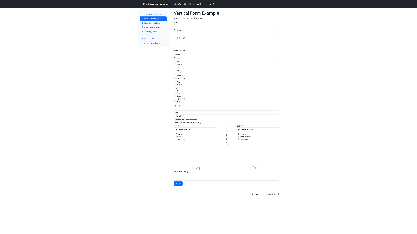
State (176, 101)
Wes (178, 61)
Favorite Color (180, 50)
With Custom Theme (152, 38)
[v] (193, 168)
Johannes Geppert (271, 194)
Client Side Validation (152, 23)
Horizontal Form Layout (153, 14)
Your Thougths (180, 172)
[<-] (226, 127)
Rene (179, 75)
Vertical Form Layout (152, 18)
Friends (177, 58)
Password (178, 30)
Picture (177, 116)
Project (211, 4)
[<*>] (226, 143)
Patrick (179, 64)
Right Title (241, 126)
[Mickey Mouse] (258, 136)
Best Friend (179, 78)
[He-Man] (195, 136)
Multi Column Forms (152, 43)
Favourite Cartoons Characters (187, 122)
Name (176, 22)
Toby (178, 73)
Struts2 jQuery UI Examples (150, 32)
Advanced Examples (151, 27)
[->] (226, 131)
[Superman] (258, 134)
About (201, 4)
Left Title (177, 126)
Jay (178, 70)
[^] (197, 168)
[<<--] (226, 135)
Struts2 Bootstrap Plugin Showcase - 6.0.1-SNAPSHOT (165, 4)
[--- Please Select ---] (195, 129)
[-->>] (226, 139)
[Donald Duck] (258, 139)
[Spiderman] (195, 139)
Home (192, 4)
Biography (178, 38)
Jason (179, 67)
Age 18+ (180, 99)
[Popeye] (195, 134)
